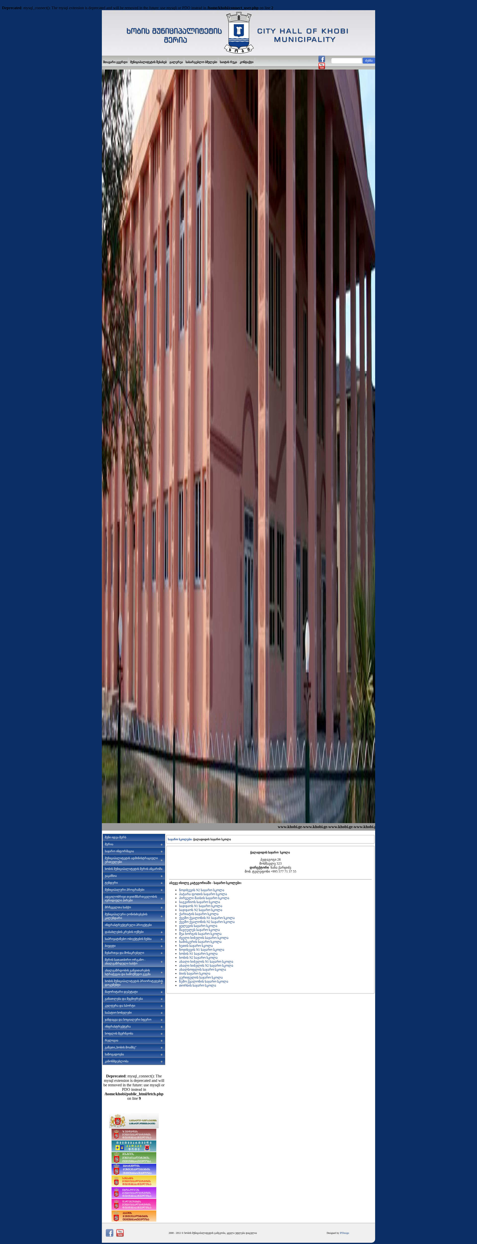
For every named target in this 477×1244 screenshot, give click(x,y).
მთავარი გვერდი (115, 62)
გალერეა (176, 62)
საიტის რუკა (228, 62)
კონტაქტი (246, 62)
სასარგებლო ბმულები (201, 62)
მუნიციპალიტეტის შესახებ (148, 62)
